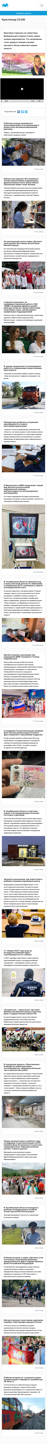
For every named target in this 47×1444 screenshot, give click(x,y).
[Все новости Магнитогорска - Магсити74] (5, 5)
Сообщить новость (23, 13)
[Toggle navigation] (41, 5)
